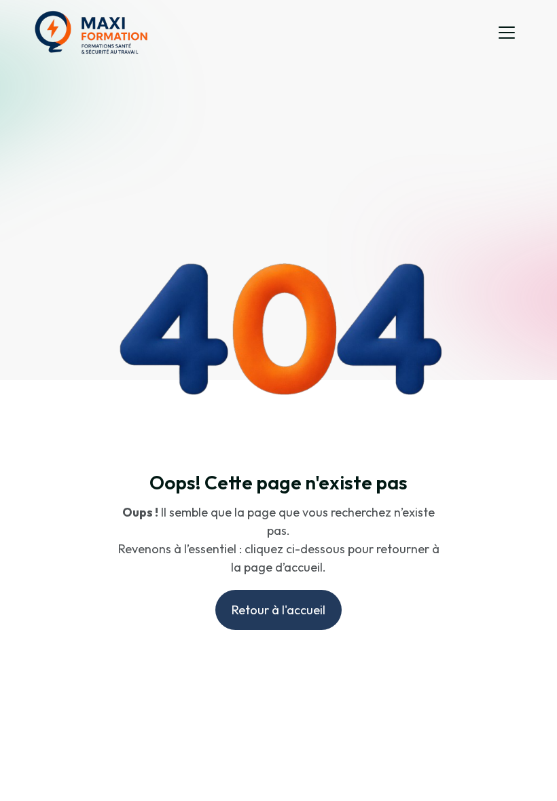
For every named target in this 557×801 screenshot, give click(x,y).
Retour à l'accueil (278, 610)
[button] (506, 32)
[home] (91, 32)
